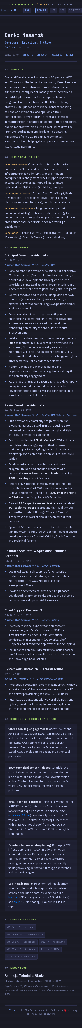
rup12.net (56, 54)
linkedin (42, 54)
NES (53, 10)
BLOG (3, 9)
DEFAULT (41, 10)
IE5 (62, 10)
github (69, 54)
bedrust (13, 897)
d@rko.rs (28, 54)
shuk (17, 902)
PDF (27, 10)
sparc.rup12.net (19, 815)
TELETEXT (74, 10)
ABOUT (15, 9)
